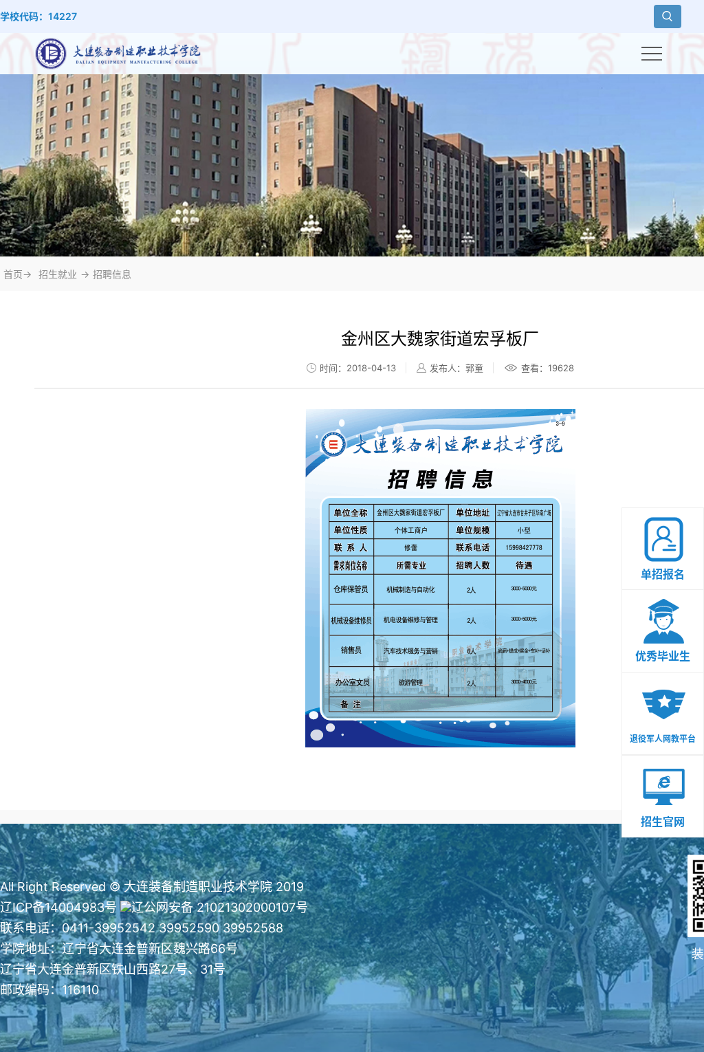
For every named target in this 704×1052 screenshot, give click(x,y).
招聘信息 (112, 274)
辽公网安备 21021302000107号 (219, 907)
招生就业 (57, 274)
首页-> (17, 274)
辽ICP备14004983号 (58, 907)
